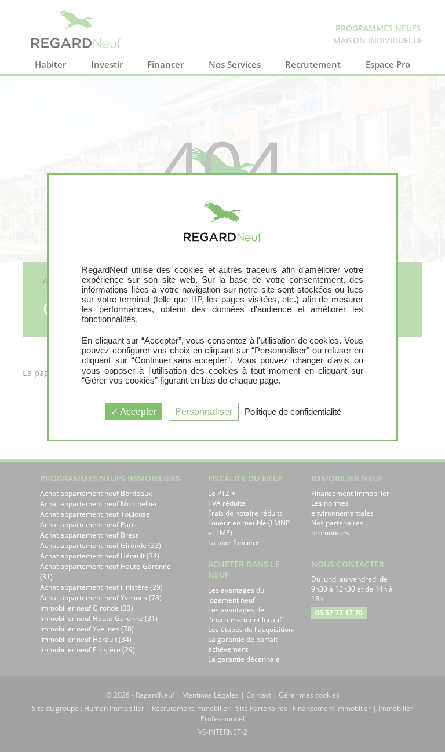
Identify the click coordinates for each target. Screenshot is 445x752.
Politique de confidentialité (293, 412)
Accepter (137, 412)
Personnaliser (203, 412)
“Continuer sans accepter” (181, 360)
